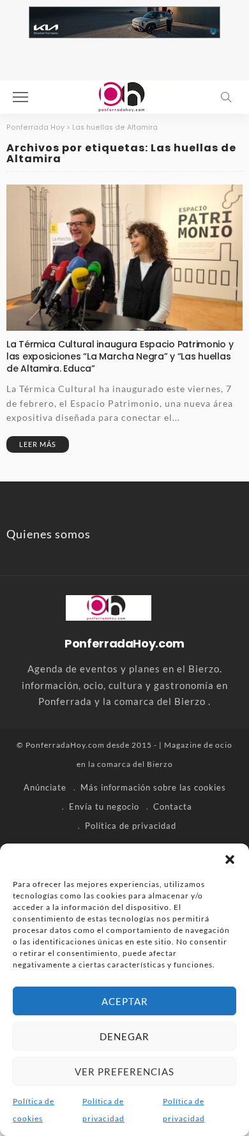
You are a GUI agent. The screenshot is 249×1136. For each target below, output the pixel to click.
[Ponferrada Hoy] (108, 606)
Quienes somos (48, 534)
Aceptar (125, 1001)
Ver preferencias (124, 1071)
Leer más (37, 444)
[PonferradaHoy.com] (124, 95)
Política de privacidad (130, 826)
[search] (226, 97)
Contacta (172, 806)
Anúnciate (45, 787)
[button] (229, 859)
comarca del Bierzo (135, 764)
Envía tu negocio (104, 806)
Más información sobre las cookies (153, 787)
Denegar (124, 1036)
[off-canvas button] (20, 97)
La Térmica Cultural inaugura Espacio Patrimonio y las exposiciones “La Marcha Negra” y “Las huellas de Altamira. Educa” (119, 356)
